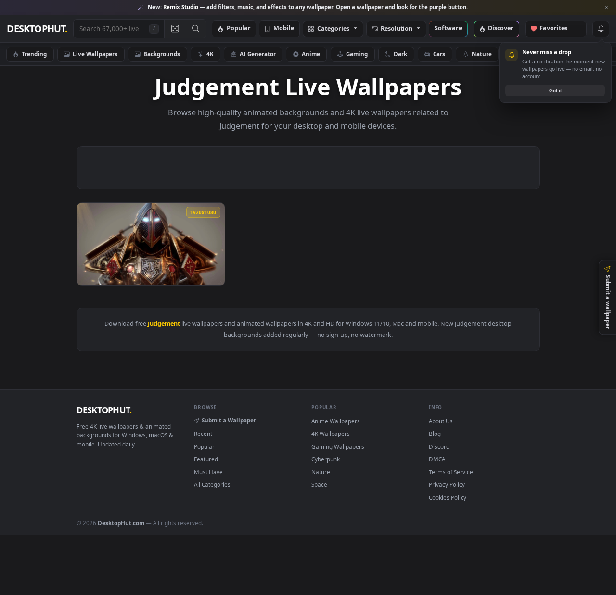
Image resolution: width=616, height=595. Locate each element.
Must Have (208, 472)
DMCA (437, 459)
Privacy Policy (447, 484)
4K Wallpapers (330, 433)
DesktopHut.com (121, 523)
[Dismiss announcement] (606, 7)
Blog (435, 433)
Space (319, 484)
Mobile (283, 29)
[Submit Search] (195, 29)
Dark (400, 54)
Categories (333, 29)
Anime (311, 54)
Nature (482, 54)
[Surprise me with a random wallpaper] (174, 29)
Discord (439, 446)
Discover (500, 29)
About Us (441, 421)
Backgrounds (161, 54)
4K (210, 54)
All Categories (212, 484)
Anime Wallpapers (335, 421)
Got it (555, 90)
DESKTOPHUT (104, 410)
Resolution (396, 29)
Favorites (558, 29)
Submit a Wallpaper (229, 420)
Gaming (357, 54)
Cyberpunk (325, 459)
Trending (34, 54)
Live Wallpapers (95, 54)
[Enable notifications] (600, 29)
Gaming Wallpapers (337, 446)
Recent (203, 433)
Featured (206, 459)
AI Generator (258, 54)
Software (448, 29)
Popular (239, 29)
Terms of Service (451, 472)
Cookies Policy (447, 497)
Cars (439, 54)
